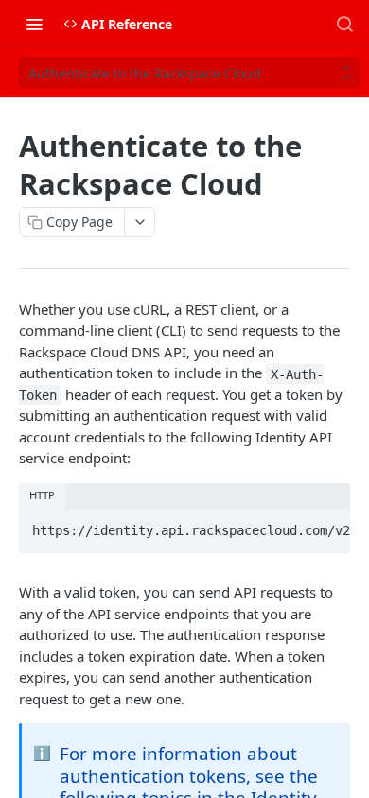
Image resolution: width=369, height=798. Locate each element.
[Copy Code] (327, 524)
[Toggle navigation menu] (34, 24)
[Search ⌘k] (344, 24)
